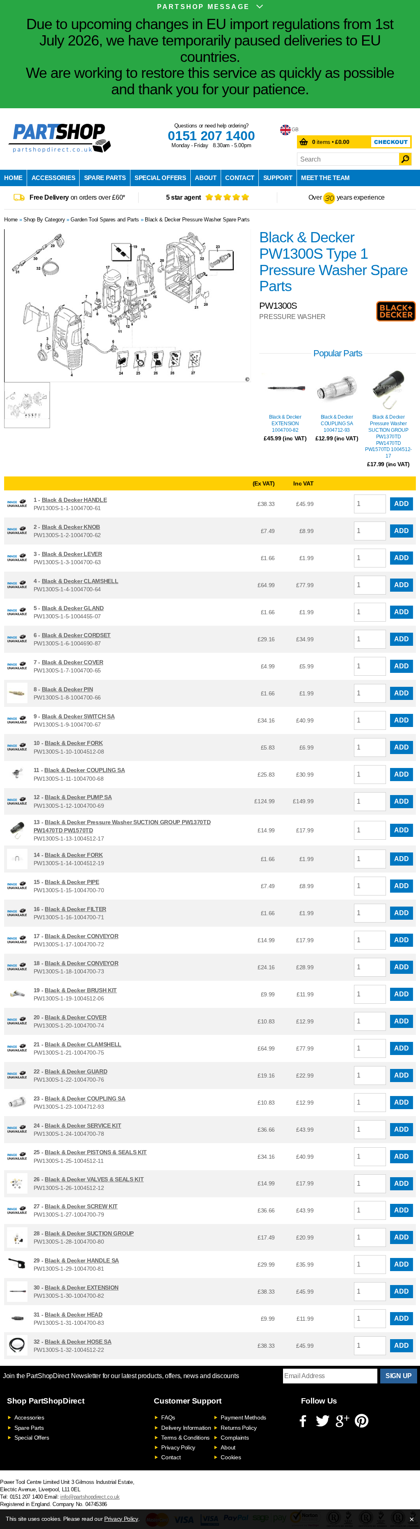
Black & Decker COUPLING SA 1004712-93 (337, 423)
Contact (239, 177)
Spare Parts (105, 177)
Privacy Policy (178, 1447)
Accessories (53, 177)
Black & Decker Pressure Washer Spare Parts (197, 219)
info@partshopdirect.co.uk (90, 1497)
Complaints (235, 1437)
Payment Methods (243, 1417)
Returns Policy (238, 1427)
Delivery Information (186, 1427)
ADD (401, 503)
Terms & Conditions (185, 1437)
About (206, 177)
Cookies (231, 1457)
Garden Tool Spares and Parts (105, 219)
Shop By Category (44, 219)
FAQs (168, 1417)
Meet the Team (325, 177)
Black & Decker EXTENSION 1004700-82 (285, 423)
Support (277, 177)
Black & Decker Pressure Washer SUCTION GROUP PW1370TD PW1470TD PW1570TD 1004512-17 (388, 436)
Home (13, 177)
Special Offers (160, 177)
